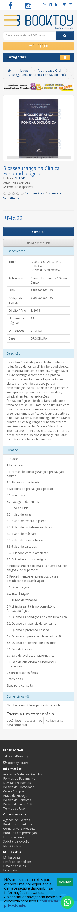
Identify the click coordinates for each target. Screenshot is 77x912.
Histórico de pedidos (17, 862)
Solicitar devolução (16, 841)
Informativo (11, 870)
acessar (30, 720)
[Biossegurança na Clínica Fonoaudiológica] (38, 128)
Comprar (38, 231)
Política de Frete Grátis (19, 804)
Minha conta (12, 857)
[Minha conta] (57, 4)
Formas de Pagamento (19, 778)
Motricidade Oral (49, 70)
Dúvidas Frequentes (17, 783)
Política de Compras (17, 800)
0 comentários (35, 193)
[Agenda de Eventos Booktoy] (50, 4)
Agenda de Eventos (16, 820)
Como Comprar (14, 791)
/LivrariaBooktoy (16, 756)
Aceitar (65, 881)
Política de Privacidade (18, 787)
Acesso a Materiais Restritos (23, 774)
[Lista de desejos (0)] (64, 4)
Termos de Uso (14, 808)
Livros (24, 70)
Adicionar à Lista (40, 243)
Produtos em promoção (20, 833)
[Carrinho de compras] (70, 4)
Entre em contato (15, 837)
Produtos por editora (17, 824)
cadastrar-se (55, 720)
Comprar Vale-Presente (19, 828)
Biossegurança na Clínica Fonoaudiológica (37, 75)
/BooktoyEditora (17, 763)
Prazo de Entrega (15, 796)
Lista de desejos (14, 866)
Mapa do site (12, 846)
